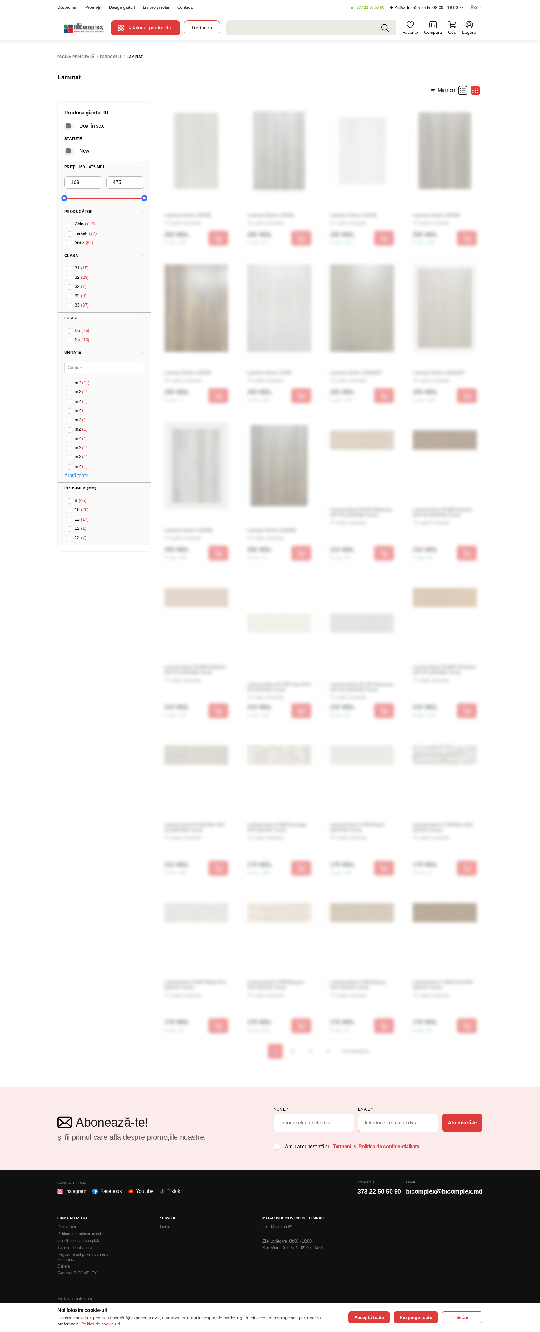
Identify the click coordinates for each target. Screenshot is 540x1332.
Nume (281, 1109)
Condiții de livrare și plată (79, 1240)
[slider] (64, 198)
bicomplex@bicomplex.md (444, 1191)
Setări (462, 1317)
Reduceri (202, 27)
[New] (69, 151)
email (365, 1109)
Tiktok (174, 1191)
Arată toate (76, 475)
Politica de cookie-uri (100, 1323)
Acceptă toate (369, 1317)
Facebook (111, 1191)
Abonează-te (462, 1122)
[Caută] (385, 28)
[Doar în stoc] (69, 126)
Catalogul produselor (149, 27)
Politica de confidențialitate (80, 1233)
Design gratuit (122, 7)
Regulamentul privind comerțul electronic (83, 1257)
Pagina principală (76, 56)
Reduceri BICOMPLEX (77, 1273)
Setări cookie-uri (76, 1298)
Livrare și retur (156, 7)
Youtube (145, 1191)
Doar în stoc (92, 125)
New (84, 150)
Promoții (93, 7)
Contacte (185, 7)
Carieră (64, 1266)
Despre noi (68, 7)
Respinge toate (416, 1317)
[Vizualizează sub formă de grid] (475, 90)
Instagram (75, 1191)
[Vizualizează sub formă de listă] (463, 90)
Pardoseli (110, 56)
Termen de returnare (75, 1247)
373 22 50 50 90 (370, 7)
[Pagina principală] (84, 27)
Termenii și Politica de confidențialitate (376, 1146)
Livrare (166, 1226)
